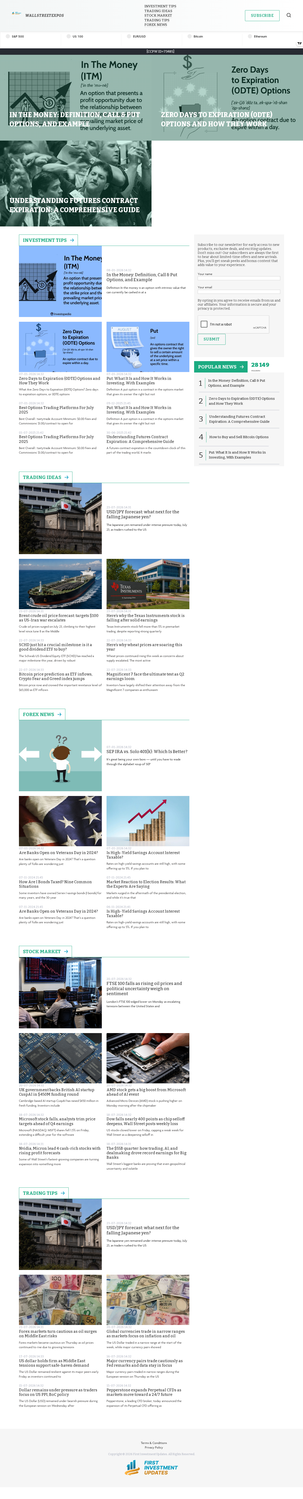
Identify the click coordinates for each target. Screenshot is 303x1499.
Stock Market (158, 15)
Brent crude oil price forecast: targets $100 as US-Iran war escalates (58, 617)
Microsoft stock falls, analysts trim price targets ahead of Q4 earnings (57, 1121)
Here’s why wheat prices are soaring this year (144, 647)
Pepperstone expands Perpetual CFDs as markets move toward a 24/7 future (144, 1392)
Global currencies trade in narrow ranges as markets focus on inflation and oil (146, 1333)
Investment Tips (160, 6)
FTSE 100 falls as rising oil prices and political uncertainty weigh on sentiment (144, 988)
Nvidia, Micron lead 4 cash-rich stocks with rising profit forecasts (60, 1150)
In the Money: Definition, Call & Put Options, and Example (142, 277)
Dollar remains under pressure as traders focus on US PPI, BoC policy (58, 1392)
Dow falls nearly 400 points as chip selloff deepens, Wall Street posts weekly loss (146, 1121)
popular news (217, 367)
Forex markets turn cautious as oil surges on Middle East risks (58, 1333)
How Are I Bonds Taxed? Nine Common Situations (55, 884)
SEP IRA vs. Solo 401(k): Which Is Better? (147, 751)
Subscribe (262, 15)
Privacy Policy (154, 1447)
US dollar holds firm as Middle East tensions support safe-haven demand (54, 1363)
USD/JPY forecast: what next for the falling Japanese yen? (143, 515)
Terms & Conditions (154, 1443)
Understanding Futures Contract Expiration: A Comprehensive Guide (140, 439)
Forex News (155, 25)
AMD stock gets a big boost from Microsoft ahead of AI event (146, 1092)
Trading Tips (156, 20)
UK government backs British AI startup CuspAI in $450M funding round (56, 1092)
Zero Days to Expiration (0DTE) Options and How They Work (59, 380)
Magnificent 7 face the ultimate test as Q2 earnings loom (145, 676)
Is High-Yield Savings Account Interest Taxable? (143, 855)
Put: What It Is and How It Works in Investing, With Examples (139, 380)
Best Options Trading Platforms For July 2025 (56, 409)
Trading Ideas (158, 11)
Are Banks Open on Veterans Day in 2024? (58, 853)
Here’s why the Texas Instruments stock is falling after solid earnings (146, 617)
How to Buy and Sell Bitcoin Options (239, 437)
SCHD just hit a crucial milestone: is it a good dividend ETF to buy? (55, 647)
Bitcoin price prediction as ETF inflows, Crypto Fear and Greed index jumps (55, 676)
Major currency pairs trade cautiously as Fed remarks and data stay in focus (145, 1363)
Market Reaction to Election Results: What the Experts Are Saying (146, 884)
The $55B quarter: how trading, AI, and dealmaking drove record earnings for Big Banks (147, 1153)
